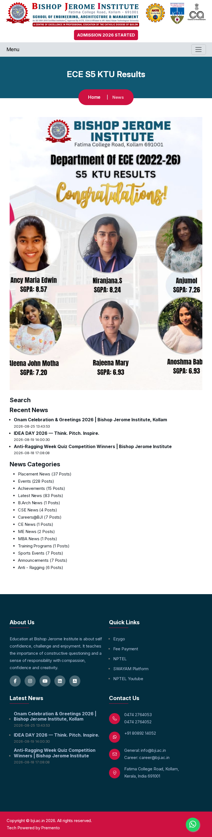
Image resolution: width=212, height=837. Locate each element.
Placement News (44, 474)
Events (36, 481)
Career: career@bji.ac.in (146, 757)
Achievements (41, 488)
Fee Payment (125, 648)
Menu (13, 49)
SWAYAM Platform (131, 668)
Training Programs (43, 546)
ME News (36, 531)
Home (94, 97)
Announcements (42, 560)
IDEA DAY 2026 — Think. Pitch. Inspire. (56, 433)
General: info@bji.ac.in (145, 750)
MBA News (37, 538)
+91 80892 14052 (140, 733)
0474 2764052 (138, 721)
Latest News (40, 495)
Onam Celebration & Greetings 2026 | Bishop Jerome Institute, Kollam (90, 419)
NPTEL (120, 658)
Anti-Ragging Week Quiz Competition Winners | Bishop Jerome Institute (93, 446)
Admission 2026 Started (106, 35)
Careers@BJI (40, 517)
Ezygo (119, 638)
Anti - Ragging (40, 567)
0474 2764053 (138, 714)
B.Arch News (39, 502)
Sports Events (40, 553)
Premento (50, 827)
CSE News (37, 510)
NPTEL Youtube (128, 678)
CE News (35, 524)
